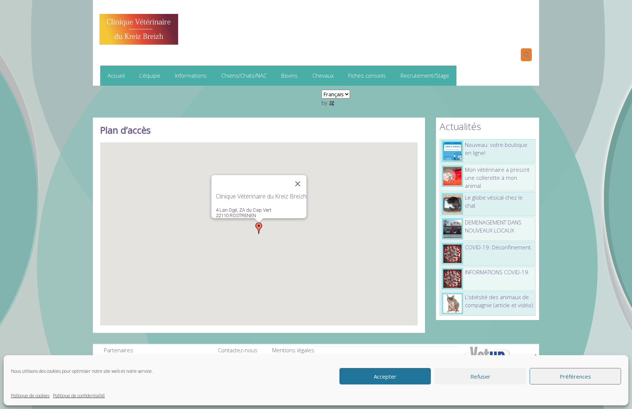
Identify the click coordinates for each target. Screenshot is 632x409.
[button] (259, 228)
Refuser (480, 376)
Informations (191, 75)
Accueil (116, 75)
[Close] (297, 184)
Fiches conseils (367, 75)
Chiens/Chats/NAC (244, 75)
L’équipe (149, 75)
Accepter (385, 376)
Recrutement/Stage (424, 75)
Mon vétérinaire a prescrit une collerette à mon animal (497, 177)
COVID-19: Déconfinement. (498, 247)
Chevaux (323, 75)
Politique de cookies (30, 396)
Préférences (575, 376)
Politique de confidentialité (79, 396)
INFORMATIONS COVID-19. (497, 272)
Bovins (289, 75)
